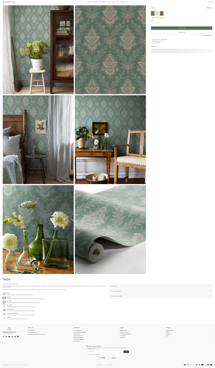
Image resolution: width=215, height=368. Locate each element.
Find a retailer (123, 335)
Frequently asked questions (126, 334)
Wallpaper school (123, 330)
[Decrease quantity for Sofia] (152, 23)
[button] (107, 358)
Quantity (152, 20)
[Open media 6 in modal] (110, 229)
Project (167, 332)
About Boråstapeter (78, 330)
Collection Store (169, 330)
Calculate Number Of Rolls (207, 35)
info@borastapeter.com (33, 332)
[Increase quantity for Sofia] (157, 23)
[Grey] (157, 13)
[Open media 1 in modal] (38, 49)
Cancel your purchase (78, 337)
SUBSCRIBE (126, 351)
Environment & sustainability (80, 332)
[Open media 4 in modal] (110, 139)
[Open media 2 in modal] (110, 49)
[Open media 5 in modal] (38, 229)
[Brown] (161, 13)
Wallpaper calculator (124, 332)
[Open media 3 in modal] (38, 139)
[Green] (153, 13)
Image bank (168, 334)
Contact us (122, 337)
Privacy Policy (77, 341)
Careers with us (77, 334)
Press (167, 335)
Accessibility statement (79, 339)
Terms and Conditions (78, 335)
